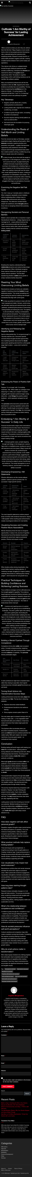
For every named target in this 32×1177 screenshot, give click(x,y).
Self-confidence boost (7, 976)
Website (3, 1070)
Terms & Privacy (18, 1168)
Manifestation (4, 1150)
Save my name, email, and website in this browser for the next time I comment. (17, 1080)
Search (3, 1091)
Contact (10, 1168)
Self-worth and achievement (9, 979)
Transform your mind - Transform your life (20, 1173)
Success (3, 1158)
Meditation (4, 1152)
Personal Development (7, 1154)
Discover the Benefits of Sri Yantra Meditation (13, 1105)
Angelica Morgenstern (14, 44)
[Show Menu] (2, 2)
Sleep (2, 1156)
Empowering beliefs (10, 969)
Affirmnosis (7, 1173)
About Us (3, 1168)
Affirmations (4, 1147)
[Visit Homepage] (16, 2)
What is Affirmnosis (6, 1170)
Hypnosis (3, 1148)
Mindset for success (7, 971)
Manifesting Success (22, 969)
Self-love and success (21, 976)
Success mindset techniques (9, 981)
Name (3, 1055)
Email (3, 1063)
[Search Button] (30, 2)
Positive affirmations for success (10, 974)
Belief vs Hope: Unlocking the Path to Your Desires (14, 1103)
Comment (4, 1035)
